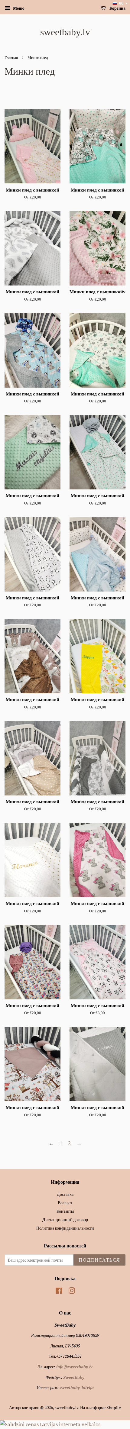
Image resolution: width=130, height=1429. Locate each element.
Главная (11, 58)
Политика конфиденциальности (65, 1228)
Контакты (65, 1211)
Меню (18, 8)
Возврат (65, 1202)
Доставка (65, 1194)
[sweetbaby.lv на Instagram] (71, 1292)
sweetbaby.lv (65, 32)
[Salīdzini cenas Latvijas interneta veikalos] (50, 1424)
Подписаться (99, 1260)
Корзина (116, 8)
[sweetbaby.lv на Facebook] (58, 1292)
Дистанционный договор (65, 1219)
